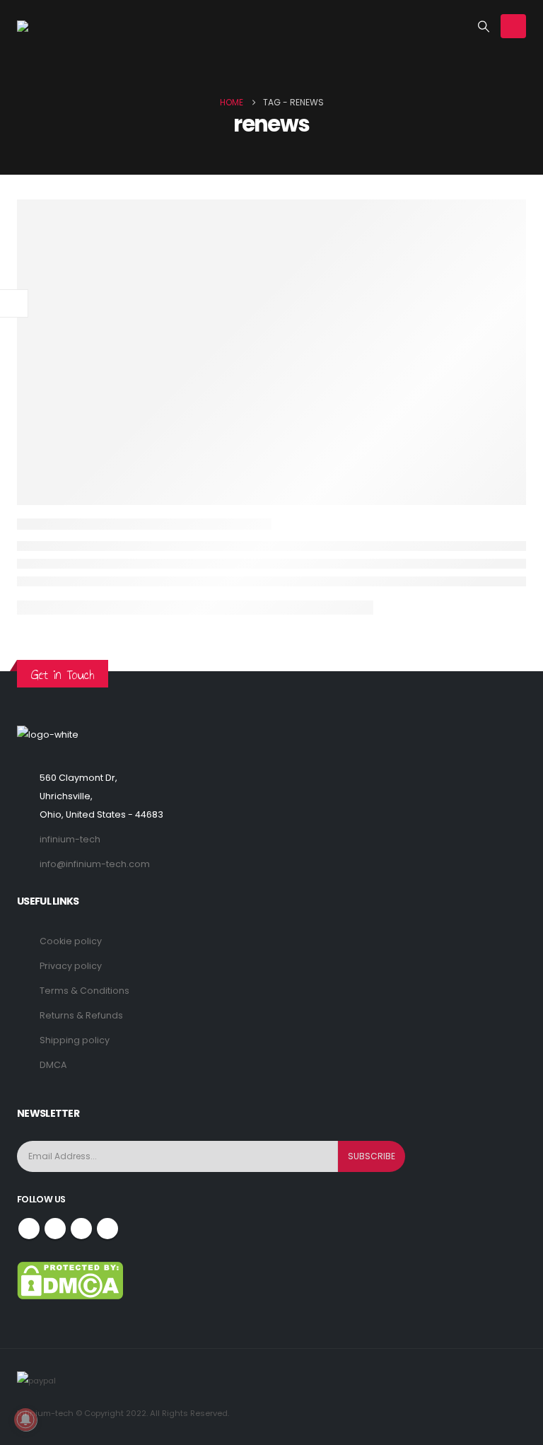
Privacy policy (71, 966)
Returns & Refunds (81, 1015)
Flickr (107, 1228)
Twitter (55, 1228)
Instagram (81, 1228)
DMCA (53, 1065)
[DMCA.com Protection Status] (70, 1280)
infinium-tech (70, 839)
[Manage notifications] (25, 1419)
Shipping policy (75, 1040)
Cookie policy (71, 941)
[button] (484, 27)
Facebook (29, 1228)
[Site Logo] (59, 26)
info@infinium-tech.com (95, 864)
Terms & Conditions (84, 991)
